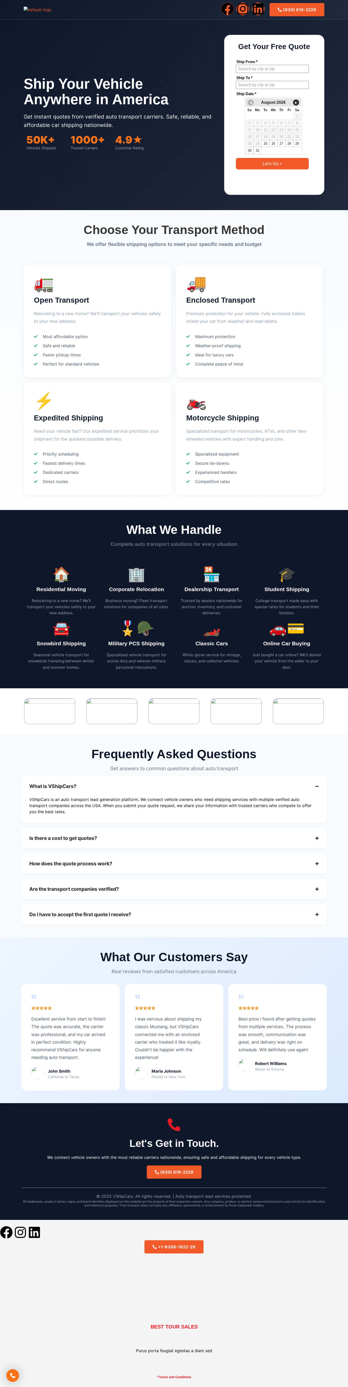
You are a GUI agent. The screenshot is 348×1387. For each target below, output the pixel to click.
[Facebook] (227, 9)
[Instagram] (242, 9)
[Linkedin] (258, 9)
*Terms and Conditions (174, 1377)
